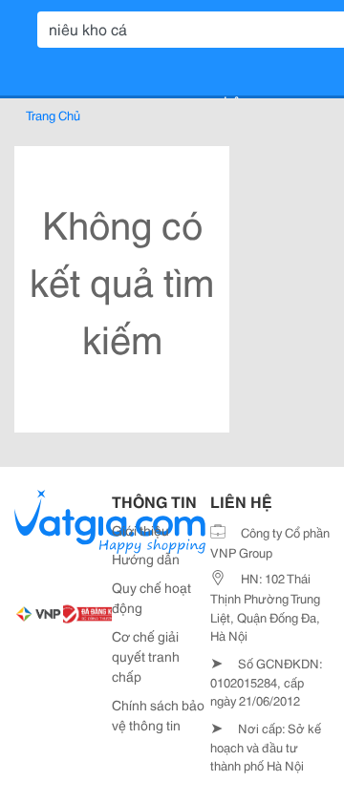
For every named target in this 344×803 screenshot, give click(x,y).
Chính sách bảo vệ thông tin (158, 714)
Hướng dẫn (146, 558)
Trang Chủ (53, 114)
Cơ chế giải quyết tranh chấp (146, 656)
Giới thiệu (140, 529)
